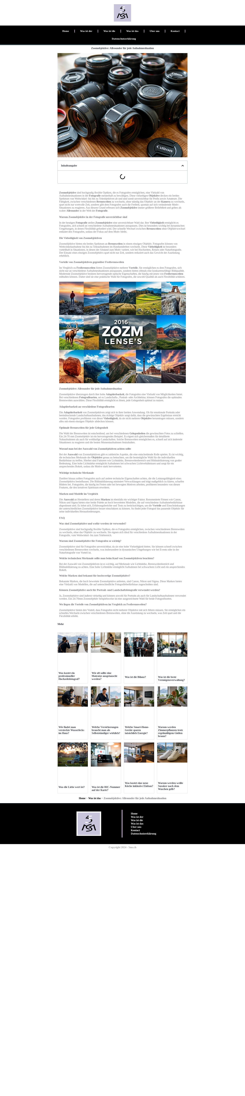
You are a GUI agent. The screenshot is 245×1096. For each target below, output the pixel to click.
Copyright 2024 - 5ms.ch (122, 847)
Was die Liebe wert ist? (71, 787)
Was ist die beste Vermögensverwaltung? (171, 678)
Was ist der (86, 31)
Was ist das (132, 31)
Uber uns (155, 31)
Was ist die (109, 31)
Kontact (175, 31)
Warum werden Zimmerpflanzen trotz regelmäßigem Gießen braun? (170, 732)
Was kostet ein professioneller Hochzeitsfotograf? (69, 676)
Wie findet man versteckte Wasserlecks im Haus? (71, 730)
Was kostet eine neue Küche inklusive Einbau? (139, 784)
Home (65, 31)
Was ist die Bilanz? (135, 677)
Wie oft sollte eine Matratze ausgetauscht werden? (104, 676)
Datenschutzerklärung (124, 38)
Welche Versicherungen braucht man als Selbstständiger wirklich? (106, 730)
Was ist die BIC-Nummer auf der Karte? (106, 788)
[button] (182, 165)
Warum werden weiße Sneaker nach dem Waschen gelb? (170, 786)
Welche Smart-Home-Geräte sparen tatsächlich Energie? (137, 730)
